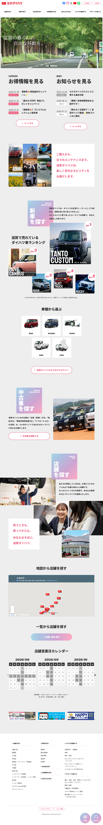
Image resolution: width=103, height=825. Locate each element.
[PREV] (8, 675)
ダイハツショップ (17, 789)
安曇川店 (15, 749)
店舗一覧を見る (53, 636)
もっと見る (28, 123)
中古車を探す (46, 766)
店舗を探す (16, 743)
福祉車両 (43, 755)
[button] (46, 65)
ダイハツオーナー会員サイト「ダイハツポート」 (74, 765)
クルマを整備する (71, 743)
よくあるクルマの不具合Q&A (74, 769)
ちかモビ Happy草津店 (19, 786)
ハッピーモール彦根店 (19, 774)
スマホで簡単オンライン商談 (74, 791)
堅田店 (14, 752)
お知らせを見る (47, 779)
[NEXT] (94, 675)
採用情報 (97, 3)
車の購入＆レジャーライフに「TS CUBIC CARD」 (74, 795)
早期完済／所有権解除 (72, 788)
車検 (66, 752)
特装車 (43, 762)
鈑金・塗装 (68, 755)
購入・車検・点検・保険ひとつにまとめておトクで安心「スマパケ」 (78, 781)
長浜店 (14, 780)
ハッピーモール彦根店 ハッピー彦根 (24, 777)
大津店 (14, 755)
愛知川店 (15, 771)
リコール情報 (60, 809)
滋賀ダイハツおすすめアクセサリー (53, 370)
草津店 (14, 759)
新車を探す (45, 743)
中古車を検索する (30, 435)
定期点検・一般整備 (71, 749)
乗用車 (43, 749)
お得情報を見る (47, 772)
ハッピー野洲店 (17, 783)
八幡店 (14, 768)
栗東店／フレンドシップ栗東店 (21, 762)
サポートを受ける (71, 774)
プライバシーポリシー (46, 809)
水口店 (14, 765)
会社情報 (87, 3)
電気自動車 (44, 752)
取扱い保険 (68, 785)
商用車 (43, 759)
